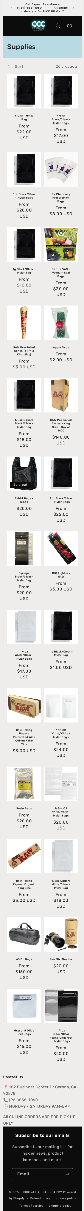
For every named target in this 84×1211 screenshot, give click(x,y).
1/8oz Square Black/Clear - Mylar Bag (24, 423)
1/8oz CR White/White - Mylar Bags (60, 812)
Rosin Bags (24, 808)
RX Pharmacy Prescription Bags (61, 198)
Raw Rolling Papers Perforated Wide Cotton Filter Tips (24, 737)
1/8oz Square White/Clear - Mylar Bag (60, 884)
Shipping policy (59, 1205)
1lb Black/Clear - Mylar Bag (61, 653)
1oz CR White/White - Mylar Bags (60, 733)
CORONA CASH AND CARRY (42, 1192)
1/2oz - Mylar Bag (24, 117)
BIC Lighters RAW (61, 574)
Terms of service (31, 1205)
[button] (13, 26)
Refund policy (40, 1198)
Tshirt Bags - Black (24, 500)
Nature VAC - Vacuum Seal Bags (61, 272)
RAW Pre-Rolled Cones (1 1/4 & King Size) (24, 351)
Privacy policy (66, 1198)
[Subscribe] (67, 1174)
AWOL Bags (24, 959)
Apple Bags (61, 347)
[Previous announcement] (12, 8)
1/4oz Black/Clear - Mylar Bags (60, 119)
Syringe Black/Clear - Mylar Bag (24, 576)
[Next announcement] (73, 8)
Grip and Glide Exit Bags (24, 1032)
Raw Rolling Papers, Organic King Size (24, 884)
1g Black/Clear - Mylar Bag (24, 270)
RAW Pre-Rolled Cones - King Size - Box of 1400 (61, 425)
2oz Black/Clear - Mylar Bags (61, 500)
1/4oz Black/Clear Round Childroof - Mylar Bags (61, 1036)
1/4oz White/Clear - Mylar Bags (24, 655)
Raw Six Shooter (61, 959)
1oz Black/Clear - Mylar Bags (24, 196)
